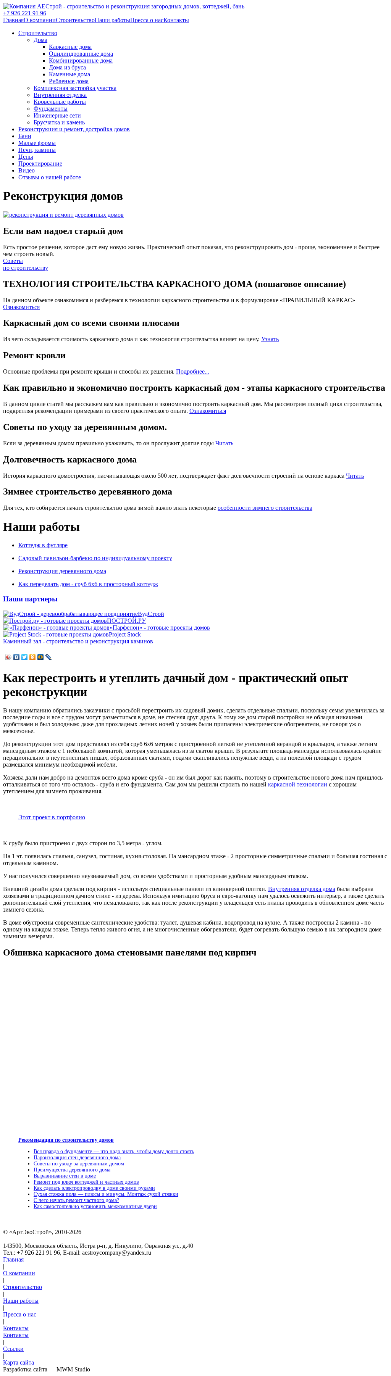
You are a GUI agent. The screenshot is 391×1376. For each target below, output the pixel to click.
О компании (40, 20)
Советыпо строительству (25, 264)
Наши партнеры (30, 599)
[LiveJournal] (49, 657)
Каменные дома (69, 74)
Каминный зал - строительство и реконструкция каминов (78, 641)
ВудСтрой (151, 614)
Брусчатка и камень (59, 122)
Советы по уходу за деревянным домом (79, 1164)
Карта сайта (18, 1362)
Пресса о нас (146, 20)
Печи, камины (37, 150)
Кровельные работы (60, 101)
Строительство (75, 20)
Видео (26, 170)
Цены (25, 156)
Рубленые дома (69, 81)
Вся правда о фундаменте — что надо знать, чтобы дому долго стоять (114, 1151)
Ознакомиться (21, 307)
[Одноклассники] (33, 657)
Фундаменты (51, 108)
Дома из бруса (67, 67)
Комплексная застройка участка (75, 88)
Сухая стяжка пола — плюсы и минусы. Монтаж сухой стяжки (106, 1194)
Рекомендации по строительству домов (66, 1140)
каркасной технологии (297, 784)
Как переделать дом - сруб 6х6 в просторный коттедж (88, 584)
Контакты (176, 20)
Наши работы (112, 20)
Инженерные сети (57, 115)
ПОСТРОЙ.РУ (126, 620)
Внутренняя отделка (60, 95)
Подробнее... (192, 371)
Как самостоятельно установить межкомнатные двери (95, 1206)
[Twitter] (25, 657)
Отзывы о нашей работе (49, 177)
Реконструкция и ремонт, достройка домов (74, 129)
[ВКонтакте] (17, 657)
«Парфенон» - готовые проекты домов (160, 627)
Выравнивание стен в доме (65, 1176)
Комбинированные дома (81, 60)
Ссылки (13, 1348)
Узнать (270, 339)
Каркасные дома (70, 47)
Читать (224, 443)
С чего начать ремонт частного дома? (76, 1200)
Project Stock (125, 634)
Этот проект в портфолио (51, 817)
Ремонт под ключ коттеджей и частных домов (86, 1182)
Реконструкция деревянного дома (62, 571)
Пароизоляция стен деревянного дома (77, 1157)
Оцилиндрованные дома (81, 53)
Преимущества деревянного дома (72, 1170)
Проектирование (40, 163)
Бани (24, 136)
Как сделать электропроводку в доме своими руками (94, 1188)
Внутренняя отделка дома (301, 889)
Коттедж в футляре (43, 545)
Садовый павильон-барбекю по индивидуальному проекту (95, 558)
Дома (40, 40)
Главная (13, 20)
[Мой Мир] (41, 657)
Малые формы (37, 143)
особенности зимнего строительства (265, 507)
